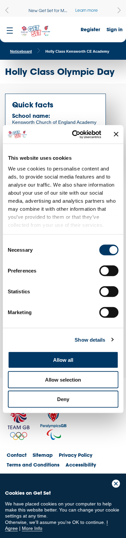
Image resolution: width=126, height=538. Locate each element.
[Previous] (7, 10)
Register (90, 29)
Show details (90, 339)
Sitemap (43, 455)
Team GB (18, 424)
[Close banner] (116, 134)
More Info (32, 528)
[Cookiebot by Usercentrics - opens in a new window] (75, 134)
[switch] (108, 270)
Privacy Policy (75, 455)
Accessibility (81, 464)
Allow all (63, 360)
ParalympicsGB (53, 422)
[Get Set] (35, 31)
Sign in (115, 29)
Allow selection (63, 379)
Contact (17, 455)
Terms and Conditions (33, 464)
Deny (63, 399)
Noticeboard (21, 51)
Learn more (86, 10)
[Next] (119, 10)
